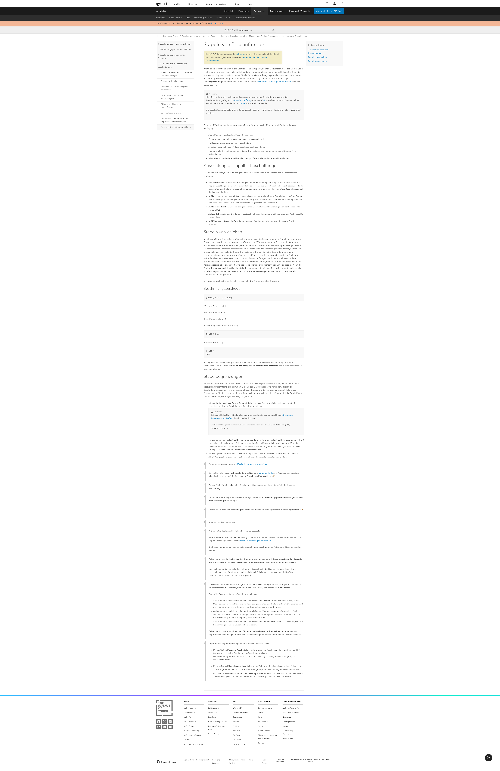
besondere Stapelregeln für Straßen (274, 81)
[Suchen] (327, 3)
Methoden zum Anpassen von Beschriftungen (288, 36)
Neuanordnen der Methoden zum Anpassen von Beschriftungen (175, 120)
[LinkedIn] (170, 721)
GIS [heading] (234, 701)
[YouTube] (170, 727)
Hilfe (188, 17)
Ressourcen (259, 11)
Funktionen (243, 11)
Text (213, 36)
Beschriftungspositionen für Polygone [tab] (171, 56)
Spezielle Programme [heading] (292, 701)
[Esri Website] (161, 4)
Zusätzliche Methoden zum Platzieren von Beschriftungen (176, 74)
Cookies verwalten (280, 760)
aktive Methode (266, 473)
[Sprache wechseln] (334, 3)
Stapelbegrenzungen (317, 61)
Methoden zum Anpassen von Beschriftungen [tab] (172, 65)
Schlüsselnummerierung (171, 113)
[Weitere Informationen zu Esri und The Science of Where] (164, 708)
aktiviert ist (252, 464)
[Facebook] (158, 721)
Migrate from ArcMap (245, 17)
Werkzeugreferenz (203, 17)
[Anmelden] (342, 4)
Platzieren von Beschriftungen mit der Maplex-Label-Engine (242, 36)
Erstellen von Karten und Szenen (195, 36)
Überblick (228, 11)
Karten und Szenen (171, 36)
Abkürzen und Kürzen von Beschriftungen (172, 106)
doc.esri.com (216, 23)
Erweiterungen (277, 11)
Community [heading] (213, 701)
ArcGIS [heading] (186, 701)
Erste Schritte (175, 17)
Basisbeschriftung (242, 100)
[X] (164, 721)
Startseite (160, 17)
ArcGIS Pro (161, 11)
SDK (228, 17)
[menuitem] (194, 708)
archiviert (240, 54)
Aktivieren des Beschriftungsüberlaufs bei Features (176, 88)
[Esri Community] (158, 727)
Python (219, 17)
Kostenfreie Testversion (300, 11)
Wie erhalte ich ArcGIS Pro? (329, 11)
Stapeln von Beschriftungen (172, 81)
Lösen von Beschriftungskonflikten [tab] (175, 127)
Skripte (241, 103)
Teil (263, 100)
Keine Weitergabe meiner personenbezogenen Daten (310, 760)
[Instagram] (164, 727)
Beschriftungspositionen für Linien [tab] (175, 49)
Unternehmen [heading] (264, 701)
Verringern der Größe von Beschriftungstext (172, 97)
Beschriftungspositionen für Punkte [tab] (176, 44)
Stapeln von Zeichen (317, 57)
